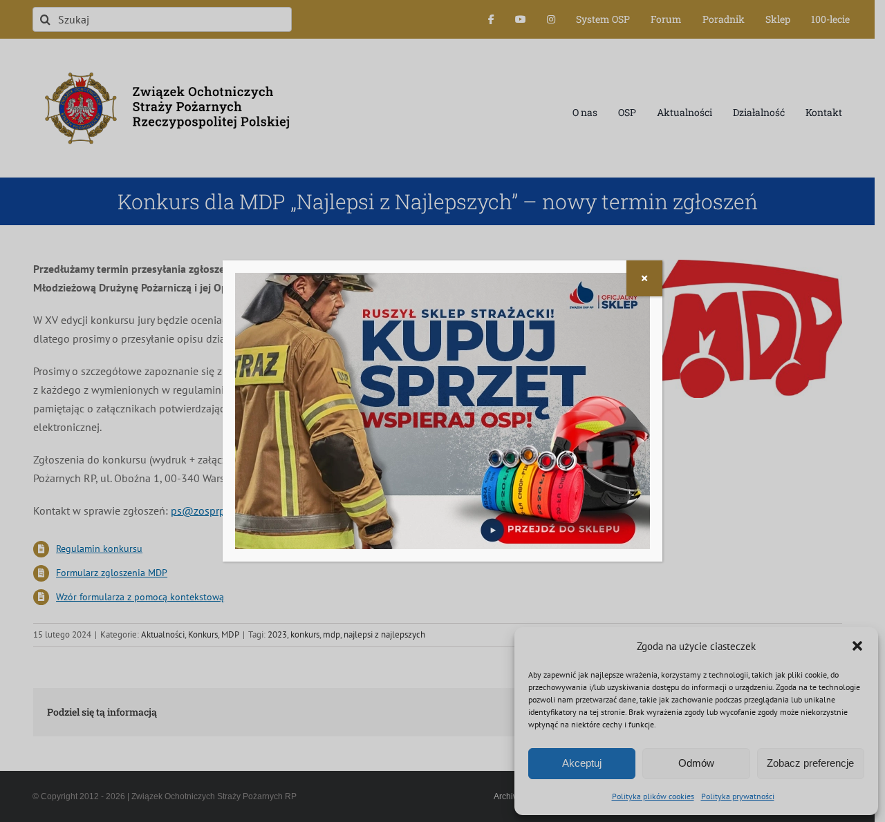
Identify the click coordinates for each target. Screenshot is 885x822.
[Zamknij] (644, 278)
